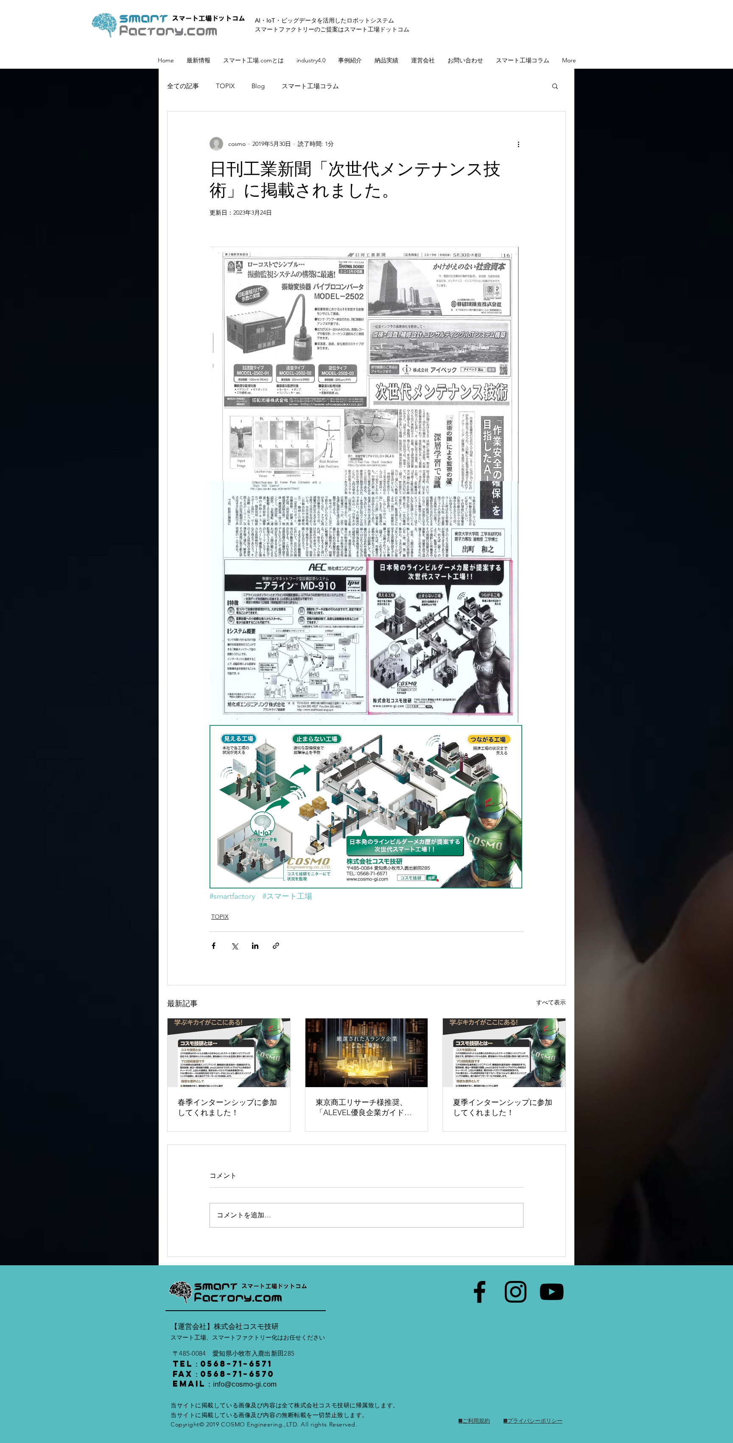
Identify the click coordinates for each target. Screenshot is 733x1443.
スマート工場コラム (310, 86)
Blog (258, 86)
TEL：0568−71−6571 (222, 1364)
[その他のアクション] (518, 144)
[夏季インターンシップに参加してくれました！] (504, 1052)
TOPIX (225, 86)
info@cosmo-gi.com (245, 1384)
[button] (555, 85)
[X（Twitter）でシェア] (234, 946)
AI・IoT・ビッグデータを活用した (301, 20)
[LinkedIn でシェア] (255, 946)
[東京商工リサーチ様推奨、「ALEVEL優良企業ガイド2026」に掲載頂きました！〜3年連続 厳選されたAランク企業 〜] (366, 1052)
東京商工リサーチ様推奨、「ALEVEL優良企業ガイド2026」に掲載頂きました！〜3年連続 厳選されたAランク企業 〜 (366, 1107)
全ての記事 (183, 86)
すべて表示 (551, 1002)
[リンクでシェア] (276, 946)
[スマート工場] (479, 1291)
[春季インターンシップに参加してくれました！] (229, 1052)
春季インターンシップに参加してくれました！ (227, 1107)
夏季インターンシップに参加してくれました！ (502, 1107)
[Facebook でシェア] (214, 946)
